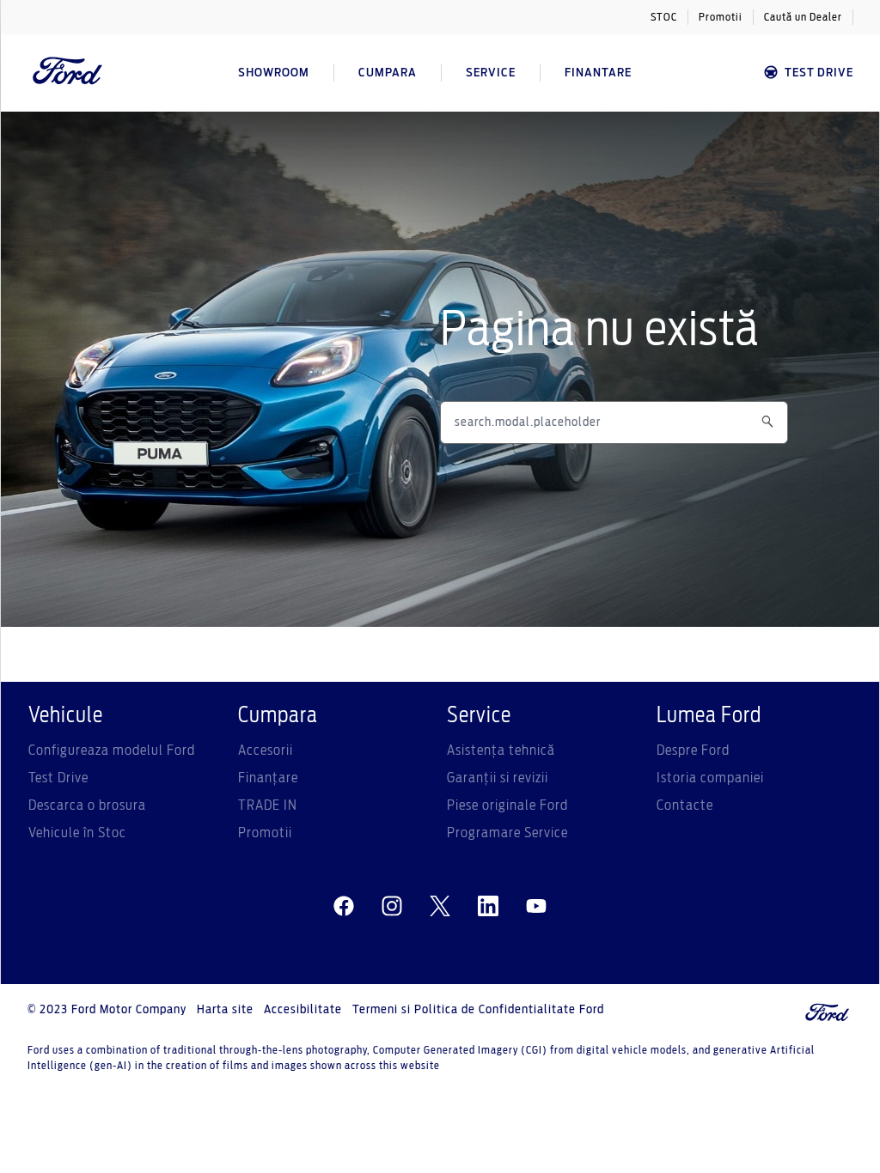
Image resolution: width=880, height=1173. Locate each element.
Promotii (720, 17)
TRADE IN (267, 805)
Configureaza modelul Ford (111, 750)
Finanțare (268, 778)
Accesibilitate (303, 1010)
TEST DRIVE (819, 73)
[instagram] (392, 906)
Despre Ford (693, 750)
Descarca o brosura (87, 805)
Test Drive (58, 778)
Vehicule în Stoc (77, 833)
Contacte (685, 805)
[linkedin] (488, 906)
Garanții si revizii (497, 778)
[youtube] (536, 906)
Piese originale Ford (507, 805)
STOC (664, 17)
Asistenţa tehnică (501, 750)
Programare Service (507, 833)
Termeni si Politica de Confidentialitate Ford (478, 1010)
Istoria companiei (710, 778)
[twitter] (440, 906)
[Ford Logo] (67, 73)
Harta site (225, 1010)
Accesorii (265, 750)
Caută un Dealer (803, 17)
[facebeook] (343, 906)
